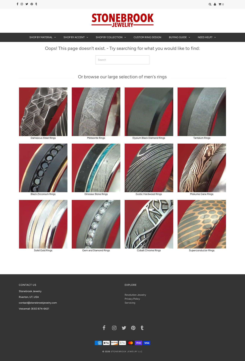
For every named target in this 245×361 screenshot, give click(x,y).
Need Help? (205, 37)
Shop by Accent (74, 37)
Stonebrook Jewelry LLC (126, 351)
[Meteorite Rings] (96, 111)
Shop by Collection (109, 37)
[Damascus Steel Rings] (43, 111)
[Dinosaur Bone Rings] (96, 168)
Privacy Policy (132, 298)
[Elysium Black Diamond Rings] (149, 111)
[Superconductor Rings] (202, 224)
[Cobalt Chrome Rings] (149, 224)
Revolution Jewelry (135, 294)
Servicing (130, 302)
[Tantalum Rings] (202, 111)
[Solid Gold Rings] (43, 224)
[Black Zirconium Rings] (43, 168)
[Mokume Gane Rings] (202, 168)
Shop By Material (40, 37)
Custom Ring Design (147, 37)
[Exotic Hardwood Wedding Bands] (149, 168)
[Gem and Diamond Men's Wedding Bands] (96, 224)
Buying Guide (178, 37)
